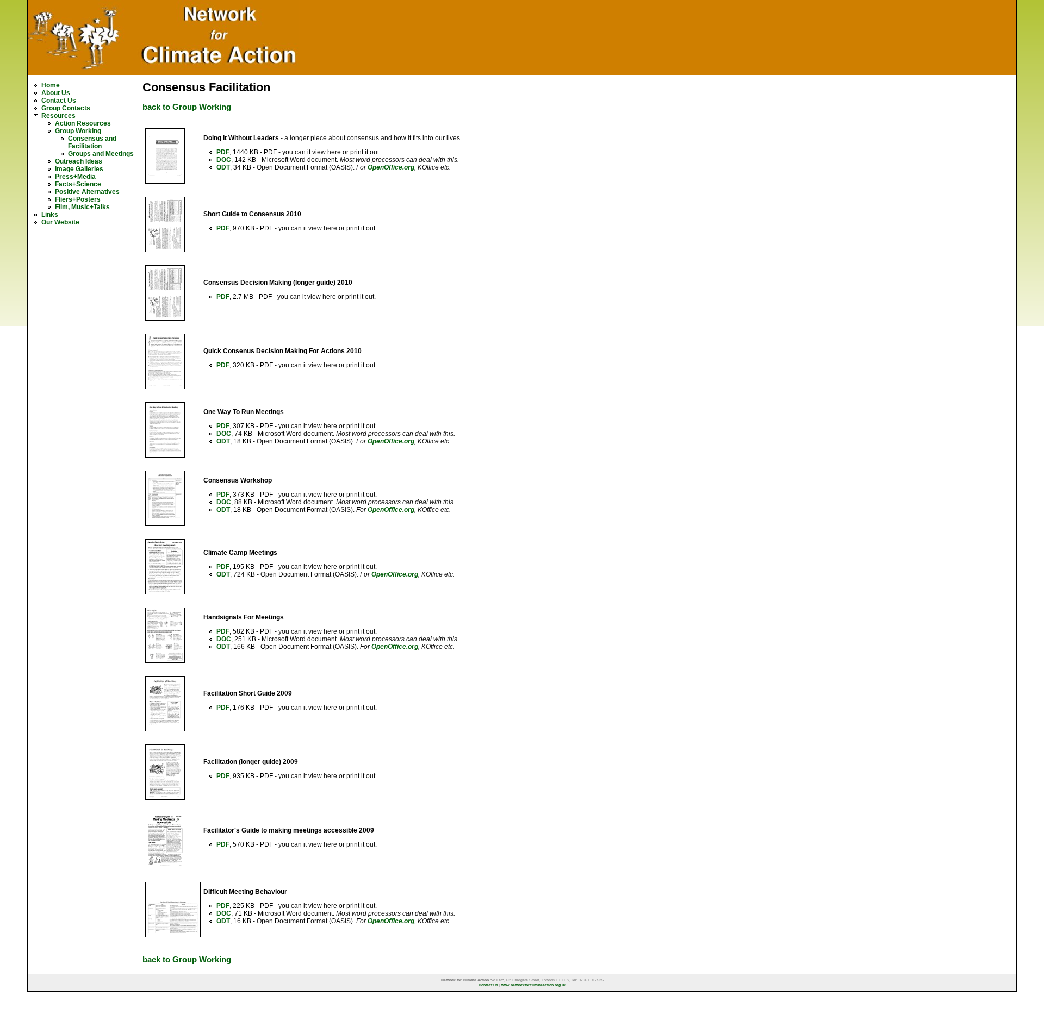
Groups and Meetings (101, 154)
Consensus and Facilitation (92, 142)
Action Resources (83, 123)
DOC (223, 160)
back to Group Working (186, 107)
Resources (58, 116)
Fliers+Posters (78, 199)
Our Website (60, 222)
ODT (223, 167)
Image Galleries (79, 169)
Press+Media (75, 176)
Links (49, 214)
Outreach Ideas (78, 161)
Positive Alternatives (87, 192)
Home (50, 85)
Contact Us (58, 100)
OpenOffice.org (391, 167)
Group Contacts (65, 108)
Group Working (78, 131)
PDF (222, 152)
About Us (55, 93)
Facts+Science (78, 184)
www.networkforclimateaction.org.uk (533, 984)
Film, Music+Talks (82, 207)
